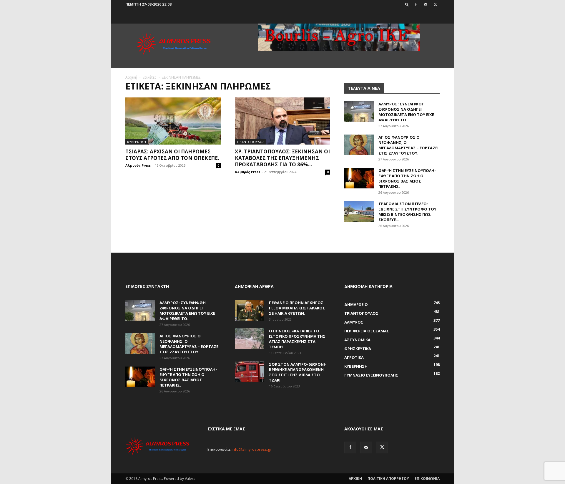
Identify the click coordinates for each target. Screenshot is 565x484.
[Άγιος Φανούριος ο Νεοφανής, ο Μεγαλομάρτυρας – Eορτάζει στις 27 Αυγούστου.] (359, 145)
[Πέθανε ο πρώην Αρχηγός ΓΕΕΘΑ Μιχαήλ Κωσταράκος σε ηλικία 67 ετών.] (249, 310)
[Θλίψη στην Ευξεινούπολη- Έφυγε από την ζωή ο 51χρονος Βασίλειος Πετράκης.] (359, 178)
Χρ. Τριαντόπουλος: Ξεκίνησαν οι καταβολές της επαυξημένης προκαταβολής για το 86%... (282, 158)
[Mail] (425, 4)
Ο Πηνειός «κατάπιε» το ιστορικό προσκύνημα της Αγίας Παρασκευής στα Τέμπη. (297, 338)
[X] (435, 4)
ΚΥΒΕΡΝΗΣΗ (136, 142)
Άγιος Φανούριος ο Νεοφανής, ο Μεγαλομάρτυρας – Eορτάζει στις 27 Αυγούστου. (408, 145)
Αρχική (131, 77)
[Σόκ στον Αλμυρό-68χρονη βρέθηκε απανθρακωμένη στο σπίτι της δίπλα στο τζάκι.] (249, 372)
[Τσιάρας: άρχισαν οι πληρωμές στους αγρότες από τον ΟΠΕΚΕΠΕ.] (173, 121)
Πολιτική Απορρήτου (388, 478)
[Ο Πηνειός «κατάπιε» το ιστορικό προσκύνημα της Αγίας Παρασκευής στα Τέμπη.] (249, 338)
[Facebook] (415, 4)
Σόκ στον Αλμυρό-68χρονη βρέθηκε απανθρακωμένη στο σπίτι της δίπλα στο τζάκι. (298, 372)
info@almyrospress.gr (251, 449)
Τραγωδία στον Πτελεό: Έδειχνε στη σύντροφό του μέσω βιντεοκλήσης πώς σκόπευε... (407, 211)
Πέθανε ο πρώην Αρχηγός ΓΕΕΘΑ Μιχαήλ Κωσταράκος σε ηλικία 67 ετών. (297, 308)
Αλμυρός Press (138, 165)
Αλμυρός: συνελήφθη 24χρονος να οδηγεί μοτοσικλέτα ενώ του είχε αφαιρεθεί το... (406, 111)
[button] (407, 4)
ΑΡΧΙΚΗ (355, 478)
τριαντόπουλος (250, 142)
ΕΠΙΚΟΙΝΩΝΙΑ (427, 478)
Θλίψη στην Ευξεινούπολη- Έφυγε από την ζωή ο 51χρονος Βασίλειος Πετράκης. (407, 178)
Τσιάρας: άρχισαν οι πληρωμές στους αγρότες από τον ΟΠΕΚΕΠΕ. (172, 154)
